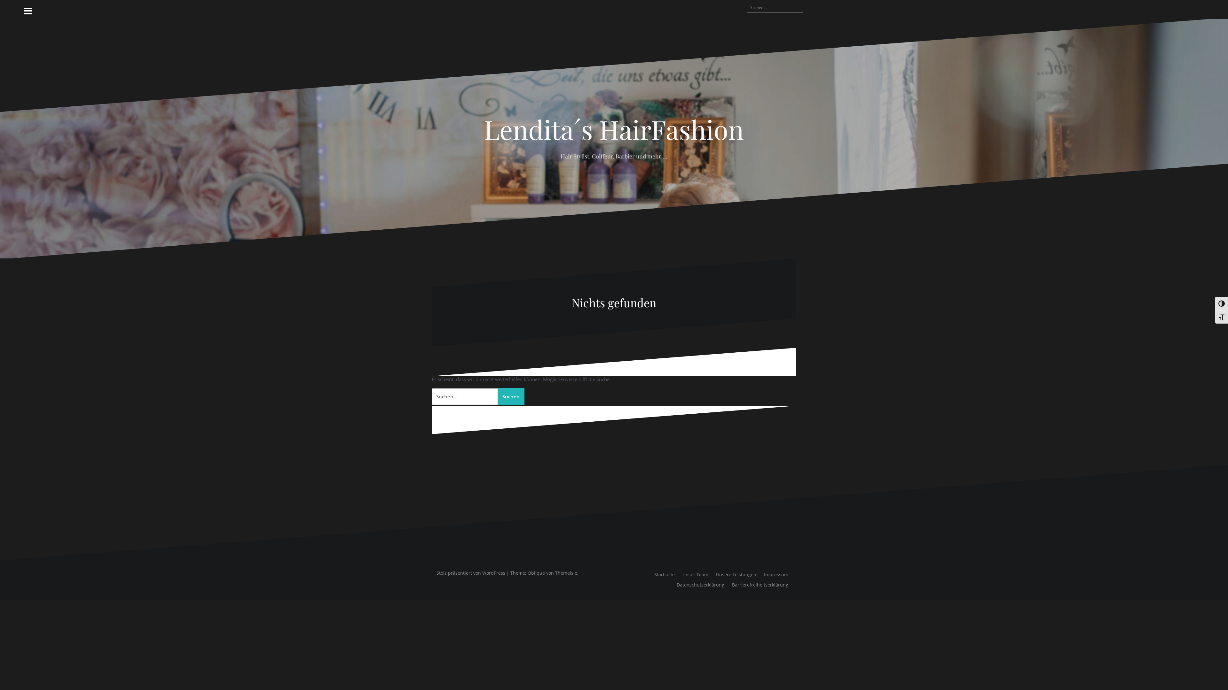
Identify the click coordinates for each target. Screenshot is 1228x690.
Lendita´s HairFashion (614, 129)
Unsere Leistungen (736, 574)
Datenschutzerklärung (700, 585)
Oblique (536, 573)
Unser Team (695, 574)
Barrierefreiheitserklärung (760, 585)
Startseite (664, 574)
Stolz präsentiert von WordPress (471, 573)
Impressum (776, 574)
